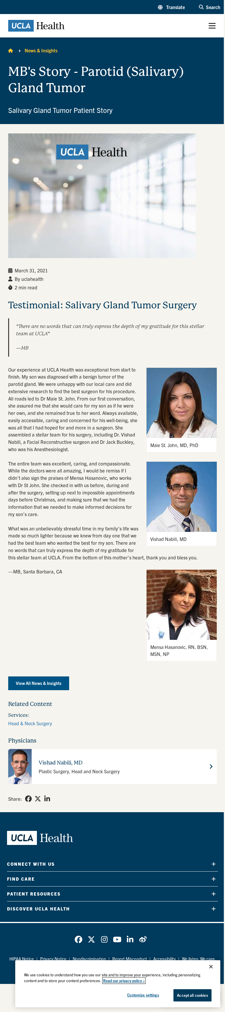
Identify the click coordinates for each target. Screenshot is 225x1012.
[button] (171, 7)
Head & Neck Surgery (30, 723)
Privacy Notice (53, 958)
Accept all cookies (192, 995)
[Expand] (214, 863)
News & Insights (41, 50)
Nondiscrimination (89, 958)
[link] (28, 799)
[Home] (10, 50)
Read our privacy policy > (124, 980)
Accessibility (164, 958)
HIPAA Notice (21, 958)
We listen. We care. (199, 958)
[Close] (210, 966)
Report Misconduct (129, 958)
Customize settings (143, 994)
